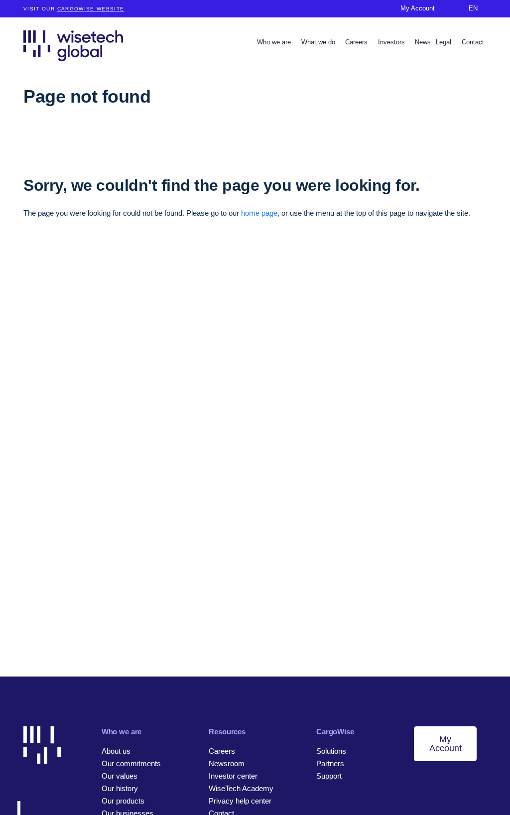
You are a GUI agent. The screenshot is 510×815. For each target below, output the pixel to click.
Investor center (233, 776)
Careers (357, 42)
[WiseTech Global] (73, 45)
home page (259, 213)
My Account (445, 743)
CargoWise (335, 731)
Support (329, 776)
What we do (319, 42)
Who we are (275, 42)
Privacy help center (240, 801)
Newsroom (227, 763)
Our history (120, 788)
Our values (119, 776)
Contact (473, 42)
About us (116, 751)
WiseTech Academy (241, 788)
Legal (444, 42)
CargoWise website (91, 8)
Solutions (331, 751)
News (423, 42)
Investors (392, 42)
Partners (330, 763)
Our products (123, 801)
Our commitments (131, 763)
